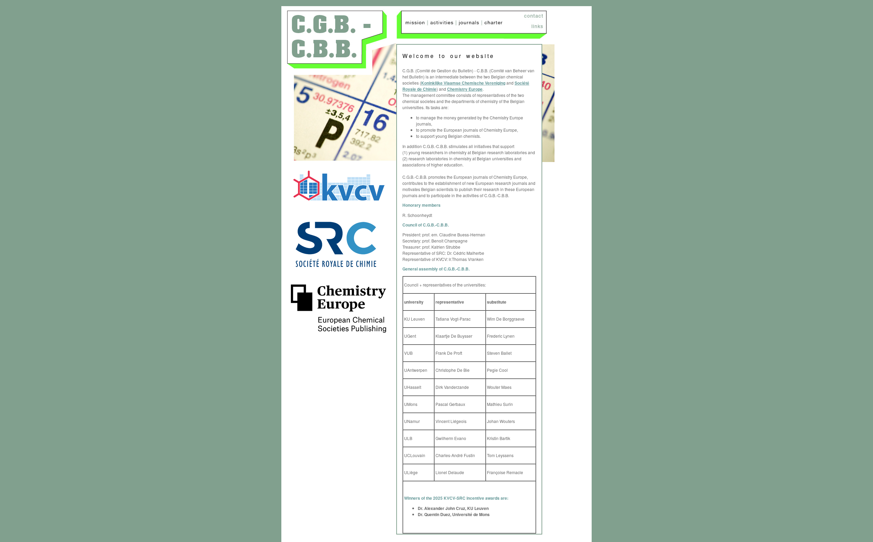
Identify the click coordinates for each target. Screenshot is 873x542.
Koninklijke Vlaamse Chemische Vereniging (463, 83)
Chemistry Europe (465, 89)
